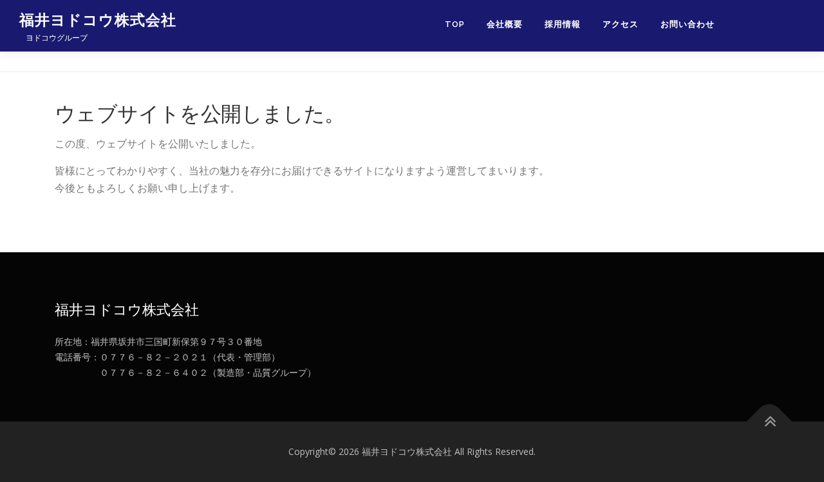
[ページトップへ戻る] (769, 422)
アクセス (621, 24)
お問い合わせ (687, 24)
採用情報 (563, 24)
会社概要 (505, 24)
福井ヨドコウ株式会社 (97, 19)
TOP (455, 24)
